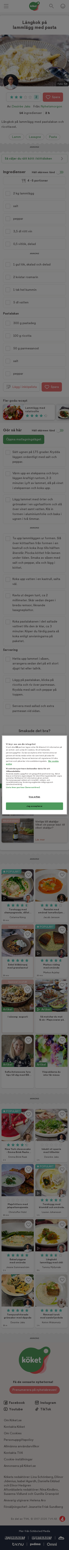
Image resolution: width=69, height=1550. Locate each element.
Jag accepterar (34, 806)
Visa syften (34, 797)
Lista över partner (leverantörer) (23, 787)
